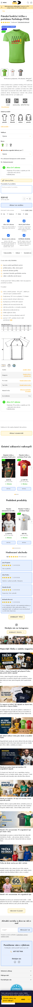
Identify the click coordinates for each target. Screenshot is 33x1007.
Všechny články (16, 911)
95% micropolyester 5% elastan (25, 390)
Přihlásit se (25, 930)
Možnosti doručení (8, 162)
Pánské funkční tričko (25, 385)
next (31, 467)
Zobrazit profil (15, 632)
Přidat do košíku (16, 205)
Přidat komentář (16, 433)
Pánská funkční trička (25, 380)
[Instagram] (19, 962)
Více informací (5, 107)
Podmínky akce (11, 174)
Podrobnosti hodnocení (23, 22)
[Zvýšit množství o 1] (29, 198)
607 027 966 (18, 951)
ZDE (11, 320)
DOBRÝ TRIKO (28, 210)
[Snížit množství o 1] (24, 198)
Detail (8, 489)
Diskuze (18, 253)
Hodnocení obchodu (16, 552)
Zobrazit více (16, 617)
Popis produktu (8, 253)
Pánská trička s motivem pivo (27, 375)
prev (1, 467)
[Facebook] (15, 962)
